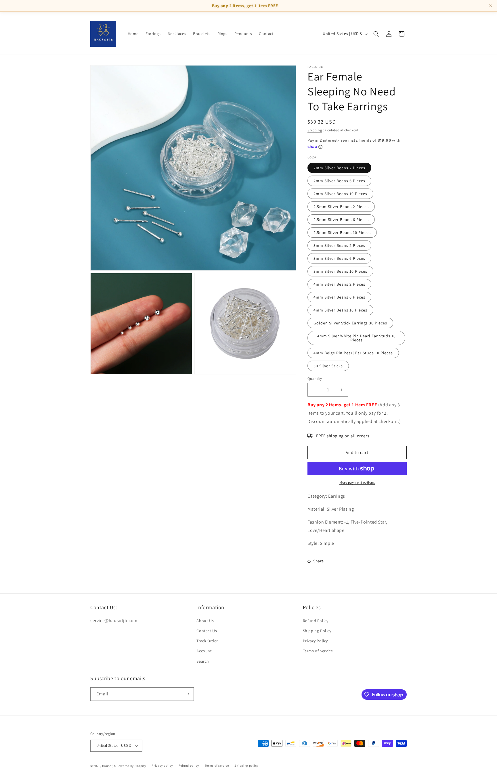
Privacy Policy (315, 640)
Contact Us (206, 630)
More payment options (357, 482)
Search (202, 661)
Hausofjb (109, 766)
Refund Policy (315, 620)
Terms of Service (318, 650)
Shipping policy (246, 765)
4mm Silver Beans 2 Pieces (339, 284)
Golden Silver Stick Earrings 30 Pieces (350, 323)
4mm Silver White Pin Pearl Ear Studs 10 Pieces (356, 338)
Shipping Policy (317, 630)
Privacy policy (162, 765)
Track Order (207, 640)
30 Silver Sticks (328, 365)
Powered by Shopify (131, 766)
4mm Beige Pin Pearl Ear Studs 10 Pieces (353, 352)
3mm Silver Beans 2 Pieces (339, 245)
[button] (376, 34)
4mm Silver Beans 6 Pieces (339, 297)
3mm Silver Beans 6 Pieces (339, 258)
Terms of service (217, 765)
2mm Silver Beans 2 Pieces (339, 167)
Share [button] (318, 560)
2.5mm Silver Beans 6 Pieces (341, 219)
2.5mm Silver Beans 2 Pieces (341, 206)
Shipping (314, 130)
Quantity (314, 378)
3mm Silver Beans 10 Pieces (340, 271)
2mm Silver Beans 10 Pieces (340, 193)
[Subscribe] (187, 694)
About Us (205, 620)
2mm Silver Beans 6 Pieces (339, 180)
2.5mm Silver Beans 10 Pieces (342, 232)
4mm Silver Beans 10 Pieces (340, 310)
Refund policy (189, 765)
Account (204, 650)
